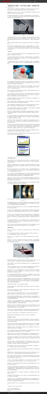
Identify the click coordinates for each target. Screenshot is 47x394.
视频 (27, 1)
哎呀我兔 (30, 1)
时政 (14, 1)
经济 (17, 1)
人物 (21, 1)
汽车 (23, 1)
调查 (20, 1)
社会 (15, 1)
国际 (18, 1)
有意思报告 (25, 1)
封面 (12, 1)
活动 (31, 1)
